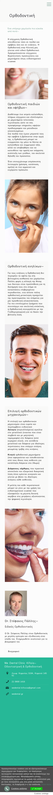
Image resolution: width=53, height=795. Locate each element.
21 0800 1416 (18, 682)
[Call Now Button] (7, 789)
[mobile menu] (49, 4)
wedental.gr (17, 694)
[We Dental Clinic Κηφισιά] (0, 4)
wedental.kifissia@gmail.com (26, 688)
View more (46, 784)
